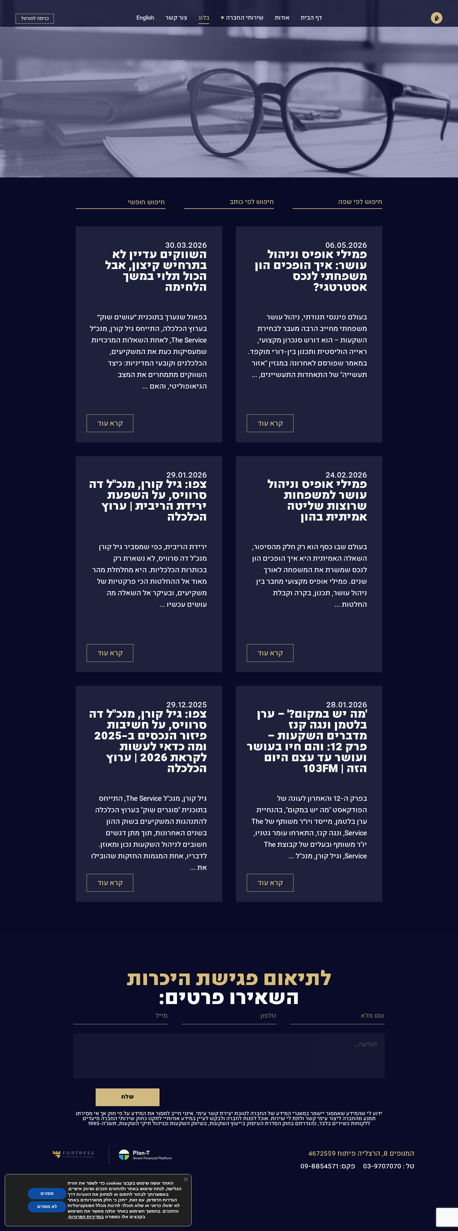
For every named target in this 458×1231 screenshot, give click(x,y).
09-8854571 (319, 1166)
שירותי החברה (245, 18)
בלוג (203, 18)
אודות (282, 18)
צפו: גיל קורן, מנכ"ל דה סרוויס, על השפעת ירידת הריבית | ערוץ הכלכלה (148, 501)
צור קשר (176, 18)
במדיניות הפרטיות (86, 1217)
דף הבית (311, 18)
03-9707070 (382, 1166)
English (145, 18)
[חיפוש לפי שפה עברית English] (337, 203)
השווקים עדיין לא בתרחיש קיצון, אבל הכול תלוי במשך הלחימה (156, 271)
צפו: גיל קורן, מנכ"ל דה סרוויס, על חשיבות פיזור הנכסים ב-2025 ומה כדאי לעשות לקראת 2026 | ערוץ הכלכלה (148, 741)
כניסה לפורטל (35, 19)
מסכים (47, 1193)
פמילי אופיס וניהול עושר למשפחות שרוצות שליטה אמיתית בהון (317, 501)
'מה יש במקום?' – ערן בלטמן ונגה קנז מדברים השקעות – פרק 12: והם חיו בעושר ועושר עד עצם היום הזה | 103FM (307, 741)
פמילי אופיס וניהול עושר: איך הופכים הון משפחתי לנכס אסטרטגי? (311, 271)
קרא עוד (270, 423)
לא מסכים (47, 1207)
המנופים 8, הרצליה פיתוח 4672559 (361, 1153)
